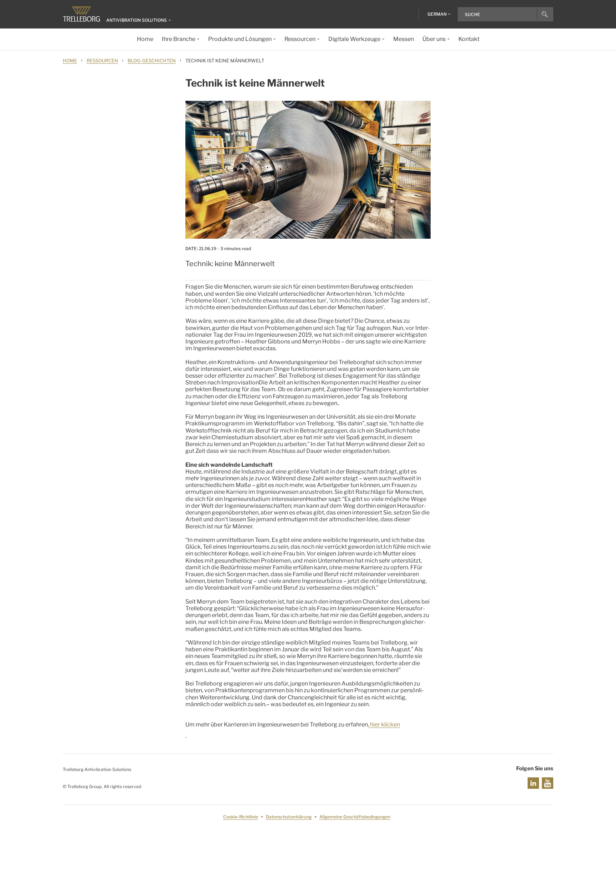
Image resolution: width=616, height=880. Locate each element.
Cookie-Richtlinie (240, 816)
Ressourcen (102, 60)
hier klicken (384, 724)
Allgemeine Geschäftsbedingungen (354, 816)
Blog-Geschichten (152, 60)
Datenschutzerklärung (289, 816)
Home (70, 60)
